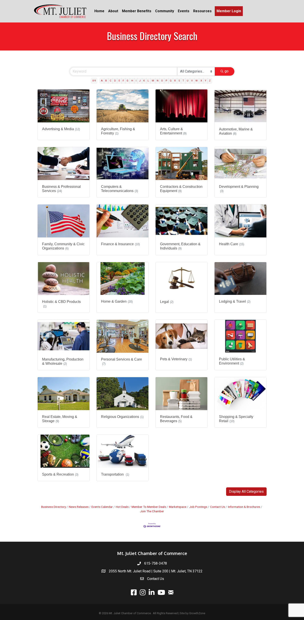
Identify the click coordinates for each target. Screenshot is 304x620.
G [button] (127, 80)
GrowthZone (197, 613)
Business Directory (53, 507)
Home (99, 11)
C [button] (110, 80)
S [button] (179, 80)
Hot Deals (122, 507)
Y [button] (205, 80)
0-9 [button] (94, 80)
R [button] (175, 80)
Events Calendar (102, 507)
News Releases (79, 507)
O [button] (162, 80)
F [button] (123, 80)
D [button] (115, 80)
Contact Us (217, 507)
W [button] (196, 80)
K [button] (144, 80)
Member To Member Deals (149, 507)
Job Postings (198, 507)
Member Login (229, 11)
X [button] (201, 80)
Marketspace (177, 507)
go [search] (227, 71)
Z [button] (210, 80)
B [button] (106, 80)
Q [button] (171, 80)
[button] (246, 491)
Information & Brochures (244, 507)
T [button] (183, 80)
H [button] (132, 80)
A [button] (102, 80)
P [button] (166, 80)
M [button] (153, 80)
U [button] (187, 80)
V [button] (192, 80)
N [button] (157, 80)
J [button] (140, 80)
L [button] (148, 80)
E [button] (119, 80)
